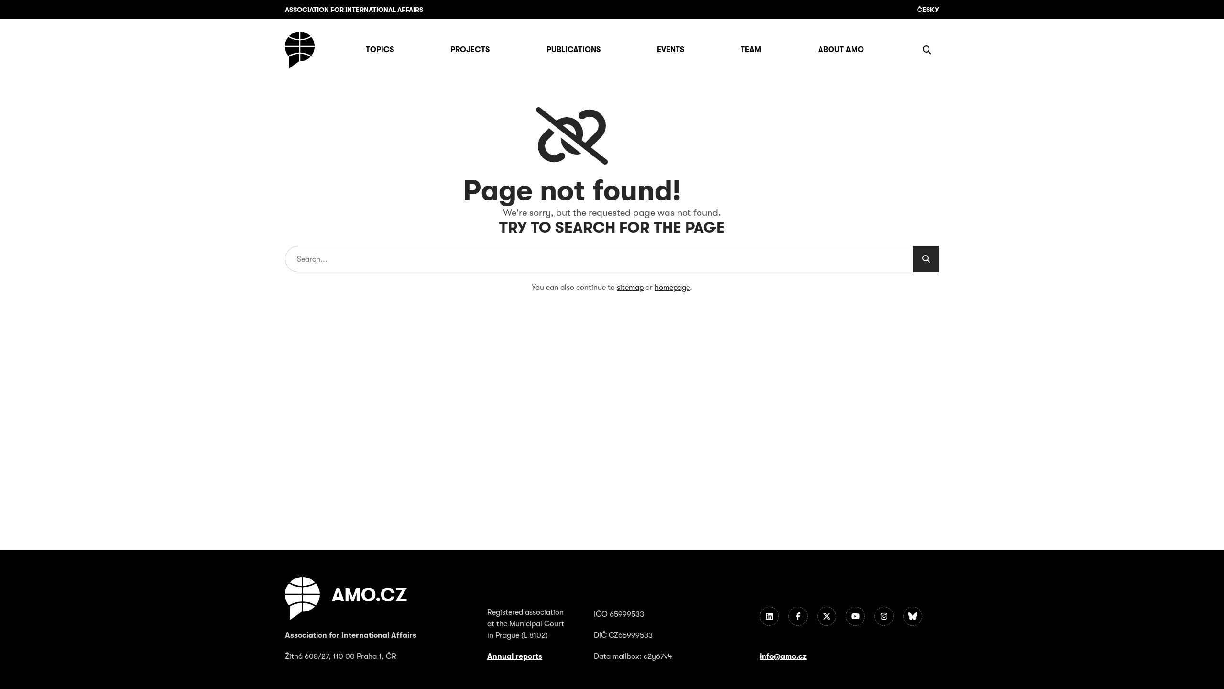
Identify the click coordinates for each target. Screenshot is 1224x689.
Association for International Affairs (354, 9)
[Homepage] (300, 50)
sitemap (630, 287)
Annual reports (514, 656)
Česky (928, 9)
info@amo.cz (783, 656)
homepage (672, 287)
